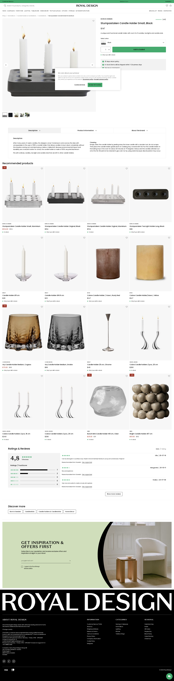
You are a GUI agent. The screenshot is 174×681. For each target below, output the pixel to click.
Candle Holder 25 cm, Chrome (99, 365)
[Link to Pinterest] (4, 661)
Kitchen (118, 631)
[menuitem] (4, 11)
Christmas (147, 638)
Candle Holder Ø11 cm (11, 295)
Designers (90, 643)
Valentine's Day (149, 624)
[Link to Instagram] (13, 661)
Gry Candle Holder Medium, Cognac (16, 365)
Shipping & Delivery (92, 629)
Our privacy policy (88, 79)
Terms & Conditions (93, 633)
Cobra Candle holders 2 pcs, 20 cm (144, 365)
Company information (94, 638)
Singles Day (148, 631)
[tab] (34, 130)
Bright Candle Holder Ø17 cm (141, 434)
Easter (146, 626)
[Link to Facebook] (8, 661)
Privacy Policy (91, 636)
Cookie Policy (91, 641)
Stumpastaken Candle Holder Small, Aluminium (21, 226)
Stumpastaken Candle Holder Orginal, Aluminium (106, 226)
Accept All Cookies (95, 85)
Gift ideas (147, 629)
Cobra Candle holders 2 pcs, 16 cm (16, 434)
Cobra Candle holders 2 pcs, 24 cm (59, 434)
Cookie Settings (79, 85)
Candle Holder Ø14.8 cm (54, 295)
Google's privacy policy (101, 79)
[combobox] (168, 1)
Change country (7, 629)
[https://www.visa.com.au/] (6, 670)
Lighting (118, 629)
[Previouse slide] (6, 65)
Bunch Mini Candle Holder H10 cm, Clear (103, 434)
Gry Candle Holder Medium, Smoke (59, 365)
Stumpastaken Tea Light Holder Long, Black (147, 226)
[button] (168, 1)
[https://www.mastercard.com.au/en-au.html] (12, 670)
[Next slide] (92, 65)
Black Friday (148, 633)
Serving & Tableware (122, 624)
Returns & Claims (92, 631)
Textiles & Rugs (120, 633)
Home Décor (119, 626)
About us (89, 626)
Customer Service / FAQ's (94, 624)
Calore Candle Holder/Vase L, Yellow (144, 295)
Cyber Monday (148, 636)
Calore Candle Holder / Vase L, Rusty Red (103, 295)
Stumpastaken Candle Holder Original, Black (62, 226)
